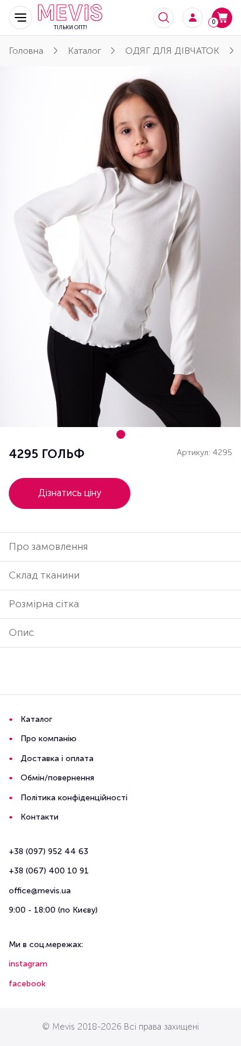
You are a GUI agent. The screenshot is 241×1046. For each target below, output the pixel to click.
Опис (21, 632)
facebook (27, 984)
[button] (20, 17)
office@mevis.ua (40, 891)
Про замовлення (48, 546)
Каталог (36, 719)
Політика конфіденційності (74, 798)
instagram (28, 964)
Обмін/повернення (57, 778)
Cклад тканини (44, 575)
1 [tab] (120, 434)
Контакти (39, 817)
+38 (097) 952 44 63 (48, 851)
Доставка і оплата (57, 758)
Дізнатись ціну (70, 492)
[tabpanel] (120, 246)
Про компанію (48, 739)
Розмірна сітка (44, 604)
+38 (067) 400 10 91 (49, 871)
